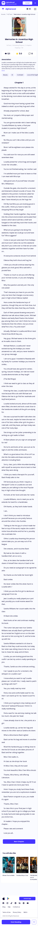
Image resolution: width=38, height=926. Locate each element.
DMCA (25, 912)
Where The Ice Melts (8, 875)
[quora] (19, 903)
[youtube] (27, 903)
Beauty (5, 75)
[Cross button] (35, 3)
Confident (20, 75)
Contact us (16, 907)
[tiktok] (11, 903)
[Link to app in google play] (8, 898)
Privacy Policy (17, 912)
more (3, 70)
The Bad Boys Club (22, 875)
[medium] (23, 903)
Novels (3, 14)
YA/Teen (9, 14)
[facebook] (3, 903)
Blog (4, 907)
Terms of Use (6, 912)
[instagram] (7, 903)
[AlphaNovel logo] (9, 9)
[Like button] (34, 922)
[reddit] (15, 903)
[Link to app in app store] (4, 898)
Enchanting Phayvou (18, 45)
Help (9, 907)
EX (12, 75)
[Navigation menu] (35, 9)
